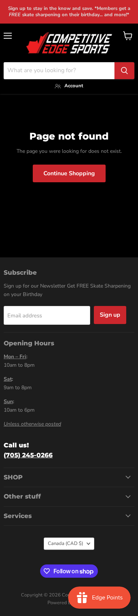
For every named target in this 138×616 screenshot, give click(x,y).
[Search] (124, 70)
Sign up (110, 315)
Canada (65, 543)
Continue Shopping (69, 173)
